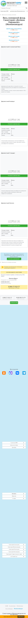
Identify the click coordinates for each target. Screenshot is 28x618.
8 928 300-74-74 (20, 297)
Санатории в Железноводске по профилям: (14, 614)
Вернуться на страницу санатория (9, 14)
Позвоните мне (14, 302)
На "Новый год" (14, 556)
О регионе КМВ (14, 442)
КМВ (6, 606)
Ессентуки (12, 606)
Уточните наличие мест (14, 69)
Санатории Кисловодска (14, 551)
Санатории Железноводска (14, 547)
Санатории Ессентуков (14, 544)
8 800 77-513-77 (14, 286)
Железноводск (18, 608)
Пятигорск (20, 606)
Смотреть (21, 616)
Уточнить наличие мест (14, 258)
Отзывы (14, 498)
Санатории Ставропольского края (14, 554)
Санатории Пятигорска (14, 549)
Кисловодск (9, 608)
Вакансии (14, 496)
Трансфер (14, 447)
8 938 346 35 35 (5, 282)
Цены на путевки (14, 445)
